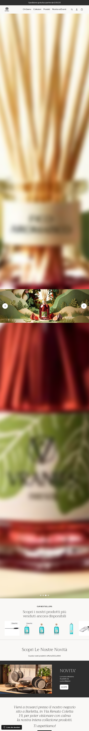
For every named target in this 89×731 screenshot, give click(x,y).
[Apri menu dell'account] (76, 9)
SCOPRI (64, 687)
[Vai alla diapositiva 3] (45, 595)
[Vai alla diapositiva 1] (40, 595)
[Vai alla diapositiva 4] (48, 595)
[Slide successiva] (81, 629)
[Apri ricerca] (71, 9)
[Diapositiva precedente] (5, 306)
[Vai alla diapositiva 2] (43, 595)
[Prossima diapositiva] (84, 306)
